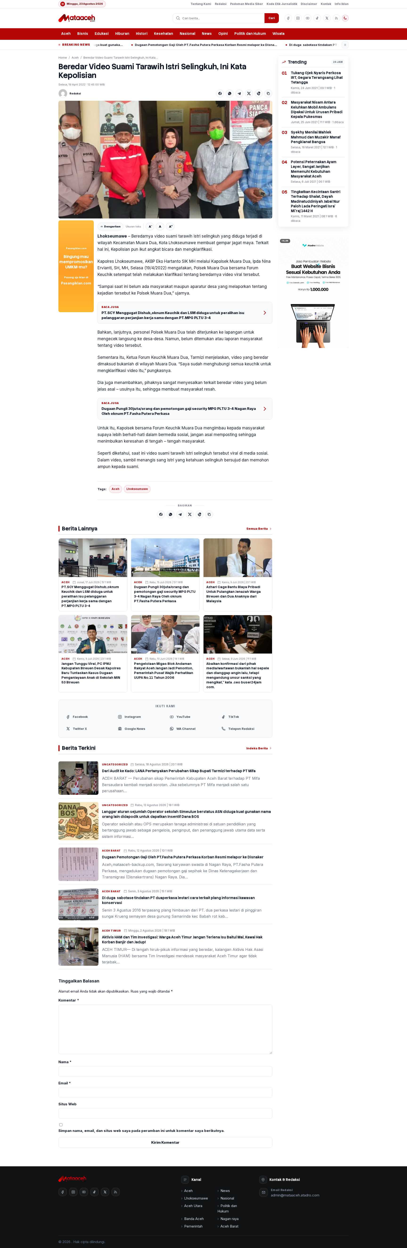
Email (64, 1083)
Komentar (68, 1000)
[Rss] (336, 18)
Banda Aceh (194, 1218)
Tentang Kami (201, 4)
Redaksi (221, 4)
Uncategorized (115, 764)
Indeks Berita (257, 748)
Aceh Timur (111, 930)
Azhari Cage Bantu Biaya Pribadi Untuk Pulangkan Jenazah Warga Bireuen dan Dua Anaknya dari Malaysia (233, 594)
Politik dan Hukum (250, 33)
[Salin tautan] (268, 93)
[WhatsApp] (230, 93)
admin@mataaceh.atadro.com (295, 1195)
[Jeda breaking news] (345, 44)
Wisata (279, 33)
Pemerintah (193, 1226)
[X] (249, 93)
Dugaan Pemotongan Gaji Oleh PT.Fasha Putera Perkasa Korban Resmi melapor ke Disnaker (148, 45)
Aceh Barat (111, 850)
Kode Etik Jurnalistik (282, 4)
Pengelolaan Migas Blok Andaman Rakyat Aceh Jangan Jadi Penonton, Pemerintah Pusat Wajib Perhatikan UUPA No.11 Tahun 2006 (163, 671)
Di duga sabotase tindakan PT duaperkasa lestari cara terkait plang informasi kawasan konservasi (303, 45)
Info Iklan (342, 4)
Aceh (66, 33)
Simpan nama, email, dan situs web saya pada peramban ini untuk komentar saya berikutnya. (141, 1130)
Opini (223, 33)
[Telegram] (239, 93)
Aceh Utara (193, 1206)
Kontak (326, 4)
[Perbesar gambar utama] (165, 159)
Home (62, 57)
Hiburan (122, 33)
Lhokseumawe (137, 489)
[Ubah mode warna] (345, 18)
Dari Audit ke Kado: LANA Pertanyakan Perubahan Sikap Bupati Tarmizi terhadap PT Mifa (179, 771)
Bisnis (82, 33)
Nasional (187, 33)
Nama (65, 1062)
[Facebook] (220, 93)
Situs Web (67, 1104)
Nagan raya (229, 1218)
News (207, 33)
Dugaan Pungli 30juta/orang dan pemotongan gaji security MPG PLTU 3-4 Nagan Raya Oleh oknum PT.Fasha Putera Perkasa (179, 411)
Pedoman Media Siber (246, 4)
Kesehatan (163, 33)
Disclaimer (309, 4)
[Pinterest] (259, 93)
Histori (141, 33)
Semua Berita (257, 528)
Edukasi (102, 33)
